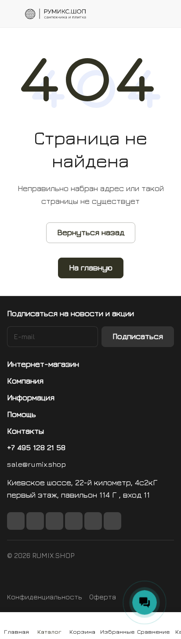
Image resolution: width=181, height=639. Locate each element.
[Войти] (150, 13)
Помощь (21, 414)
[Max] (35, 521)
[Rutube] (54, 521)
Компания (25, 380)
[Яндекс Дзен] (112, 521)
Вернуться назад (90, 232)
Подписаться (137, 336)
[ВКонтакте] (16, 521)
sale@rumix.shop (36, 464)
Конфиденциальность (44, 597)
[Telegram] (74, 521)
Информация (30, 397)
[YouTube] (93, 521)
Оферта (102, 597)
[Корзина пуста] (167, 13)
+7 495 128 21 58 (36, 447)
